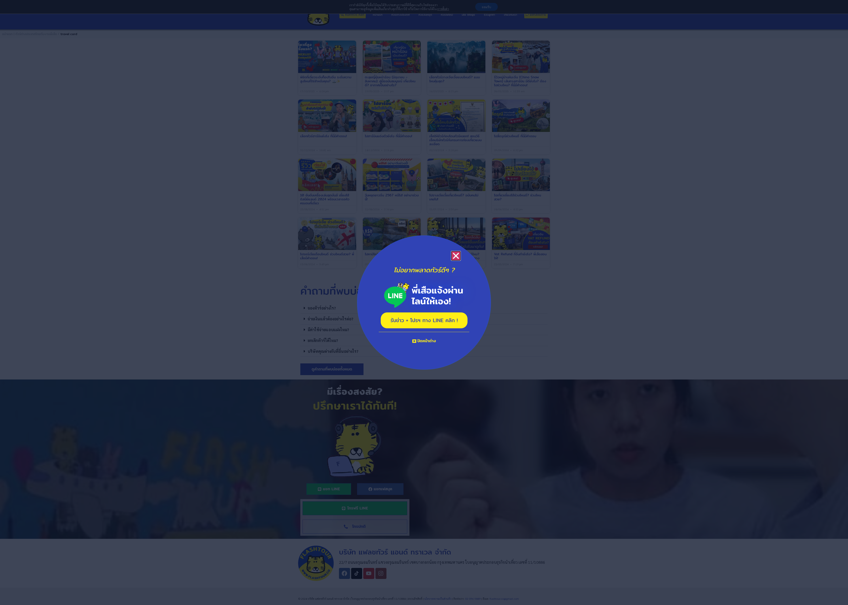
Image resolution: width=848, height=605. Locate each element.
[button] (456, 256)
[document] (424, 302)
